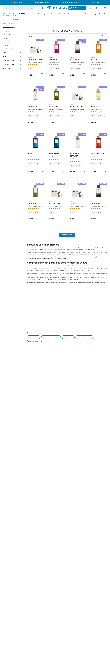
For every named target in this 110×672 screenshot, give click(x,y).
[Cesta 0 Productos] (106, 8)
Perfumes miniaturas (34, 341)
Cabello (58, 14)
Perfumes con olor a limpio (84, 337)
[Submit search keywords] (32, 8)
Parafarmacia (79, 14)
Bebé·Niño (88, 14)
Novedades (102, 14)
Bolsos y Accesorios (7, 15)
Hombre (71, 14)
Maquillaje (45, 14)
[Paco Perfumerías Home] (55, 8)
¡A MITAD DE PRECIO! (15, 16)
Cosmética (37, 14)
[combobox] (18, 8)
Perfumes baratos (68, 337)
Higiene (64, 14)
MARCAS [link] (22, 14)
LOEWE (5, 23)
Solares (52, 14)
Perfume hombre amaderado (51, 337)
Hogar (95, 14)
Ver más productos (67, 234)
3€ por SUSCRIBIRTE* (17, 2)
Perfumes (29, 14)
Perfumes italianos (33, 337)
